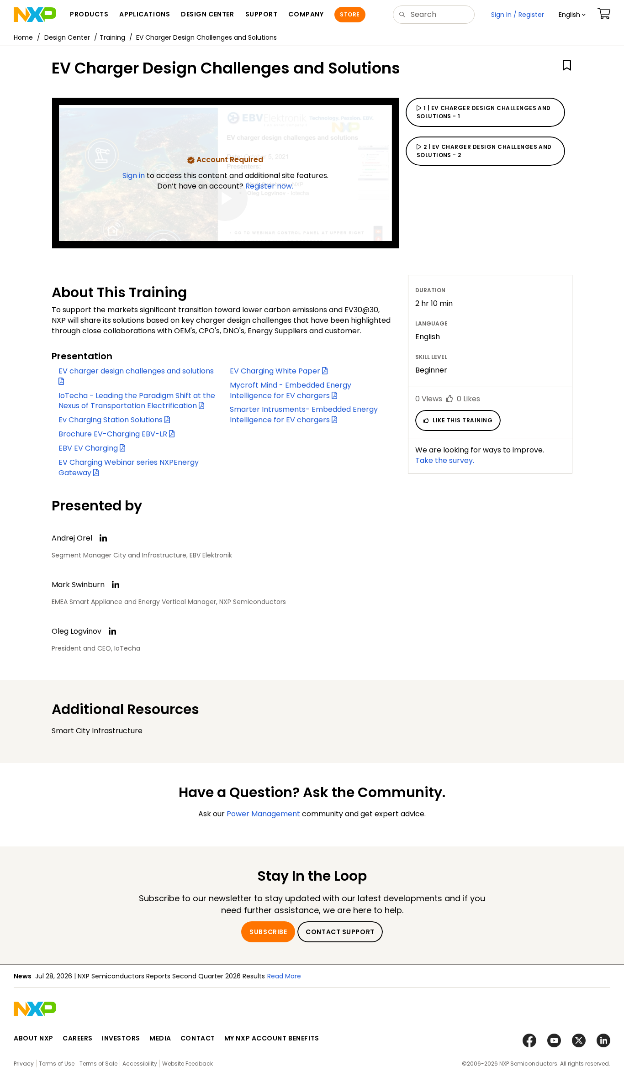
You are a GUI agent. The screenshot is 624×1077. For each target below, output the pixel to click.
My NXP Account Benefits (271, 1038)
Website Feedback (187, 1063)
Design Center (67, 37)
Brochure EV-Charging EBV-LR (113, 434)
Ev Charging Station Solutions (111, 420)
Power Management (263, 814)
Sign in (134, 175)
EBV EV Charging (89, 448)
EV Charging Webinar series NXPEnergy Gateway (128, 467)
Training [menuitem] (112, 37)
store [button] (350, 14)
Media (160, 1038)
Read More (284, 976)
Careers (78, 1038)
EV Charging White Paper (276, 371)
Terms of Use (56, 1063)
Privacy (24, 1063)
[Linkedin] (103, 538)
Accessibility (139, 1063)
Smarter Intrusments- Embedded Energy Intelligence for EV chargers (304, 414)
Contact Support (340, 931)
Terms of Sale (98, 1063)
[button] (572, 14)
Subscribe (268, 931)
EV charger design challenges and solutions (137, 371)
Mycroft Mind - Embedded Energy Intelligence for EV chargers (290, 390)
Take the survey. (444, 460)
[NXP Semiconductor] (35, 14)
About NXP (33, 1038)
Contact (197, 1038)
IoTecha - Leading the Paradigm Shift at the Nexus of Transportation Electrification (136, 400)
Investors (121, 1038)
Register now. (269, 186)
